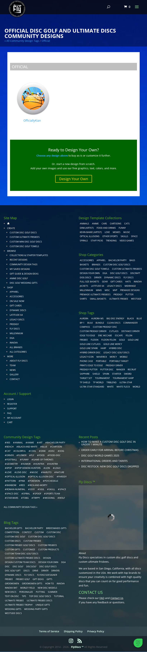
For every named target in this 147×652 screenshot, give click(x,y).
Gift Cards (16, 305)
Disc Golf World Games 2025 (100, 455)
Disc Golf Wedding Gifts (23, 282)
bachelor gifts (13, 528)
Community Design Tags (23, 264)
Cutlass (113, 331)
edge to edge (87, 335)
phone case (86, 361)
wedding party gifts (36, 609)
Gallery (14, 374)
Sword (128, 373)
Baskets (84, 264)
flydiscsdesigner (47, 574)
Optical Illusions (89, 236)
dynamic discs (13, 574)
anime (30, 442)
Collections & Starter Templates (29, 255)
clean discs (113, 322)
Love (107, 232)
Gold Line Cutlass (90, 344)
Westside (136, 298)
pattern (11, 480)
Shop (10, 287)
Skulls (124, 236)
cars (104, 223)
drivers (55, 570)
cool (33, 451)
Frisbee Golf (23, 579)
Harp (103, 348)
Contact (15, 379)
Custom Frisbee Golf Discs (20, 545)
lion (47, 468)
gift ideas (38, 579)
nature (60, 472)
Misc (107, 290)
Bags (132, 260)
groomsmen (12, 583)
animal (19, 442)
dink (43, 451)
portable (101, 361)
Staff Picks (97, 240)
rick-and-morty (38, 485)
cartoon (57, 446)
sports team (53, 493)
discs (26, 570)
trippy (36, 497)
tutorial (59, 596)
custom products (48, 549)
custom (39, 532)
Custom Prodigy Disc (105, 326)
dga (63, 562)
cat (8, 451)
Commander (130, 322)
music (126, 232)
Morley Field (27, 587)
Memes (116, 232)
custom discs (13, 540)
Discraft (135, 273)
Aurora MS (97, 318)
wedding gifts (13, 609)
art (40, 442)
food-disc (55, 455)
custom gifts (12, 549)
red (23, 485)
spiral (26, 493)
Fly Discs (15, 328)
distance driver (130, 331)
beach (10, 446)
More (10, 356)
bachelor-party (56, 442)
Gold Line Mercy (112, 344)
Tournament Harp (123, 378)
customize (29, 549)
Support (12, 408)
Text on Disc (12, 596)
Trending (111, 240)
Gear (105, 281)
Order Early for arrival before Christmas (110, 450)
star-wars (12, 497)
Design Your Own (73, 178)
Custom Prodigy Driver (93, 331)
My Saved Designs (20, 269)
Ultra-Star (125, 382)
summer (52, 591)
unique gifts (42, 604)
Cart (10, 422)
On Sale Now (17, 301)
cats (127, 223)
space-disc (12, 493)
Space (134, 236)
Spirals (84, 240)
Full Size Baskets (89, 281)
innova (61, 583)
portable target (119, 361)
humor (26, 463)
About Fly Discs (19, 360)
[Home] (8, 223)
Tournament (102, 378)
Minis (99, 290)
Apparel (14, 291)
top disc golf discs (40, 596)
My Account (14, 417)
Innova (14, 342)
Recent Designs (18, 259)
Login (10, 399)
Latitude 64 (16, 314)
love (9, 472)
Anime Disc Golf (19, 278)
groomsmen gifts (32, 583)
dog (61, 451)
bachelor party (34, 528)
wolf (62, 497)
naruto (47, 472)
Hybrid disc (115, 348)
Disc (7, 566)
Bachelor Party (117, 260)
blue (139, 318)
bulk (90, 322)
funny (25, 459)
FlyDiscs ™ (77, 647)
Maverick (101, 356)
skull (52, 489)
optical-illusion (15, 476)
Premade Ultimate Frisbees (95, 294)
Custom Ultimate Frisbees (25, 237)
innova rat (11, 587)
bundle (100, 322)
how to (49, 583)
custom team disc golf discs (21, 553)
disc (52, 451)
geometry (12, 463)
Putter (129, 294)
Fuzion (94, 339)
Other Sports (110, 236)
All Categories (18, 351)
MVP (115, 290)
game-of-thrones (43, 459)
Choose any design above (52, 155)
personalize (26, 591)
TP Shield (85, 382)
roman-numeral (15, 489)
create (11, 228)
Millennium (16, 333)
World (136, 386)
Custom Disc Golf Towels (24, 246)
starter (116, 373)
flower (22, 455)
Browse (11, 250)
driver (10, 455)
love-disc (21, 472)
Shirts (83, 298)
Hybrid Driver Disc (90, 352)
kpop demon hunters (28, 468)
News (13, 370)
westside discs (13, 613)
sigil (41, 489)
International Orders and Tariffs (104, 460)
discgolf (31, 566)
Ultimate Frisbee (118, 298)
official (46, 40)
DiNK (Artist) (87, 227)
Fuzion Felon (108, 339)
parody (62, 476)
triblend (111, 382)
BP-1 (82, 322)
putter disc (106, 369)
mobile (124, 356)
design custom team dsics (20, 562)
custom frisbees (47, 545)
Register (12, 403)
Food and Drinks (106, 227)
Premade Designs (130, 290)
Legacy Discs (17, 319)
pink (22, 480)
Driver (97, 277)
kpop (9, 468)
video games (127, 240)
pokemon (34, 480)
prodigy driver (114, 365)
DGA (12, 338)
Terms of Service (49, 631)
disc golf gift (13, 570)
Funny (122, 227)
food (42, 455)
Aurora (84, 318)
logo (57, 468)
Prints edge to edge (91, 365)
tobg (26, 497)
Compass (85, 326)
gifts (49, 579)
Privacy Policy (95, 631)
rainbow (11, 485)
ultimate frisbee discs (39, 600)
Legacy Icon (87, 356)
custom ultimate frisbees (94, 561)
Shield (96, 373)
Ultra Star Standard (92, 386)
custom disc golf (15, 536)
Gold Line (133, 339)
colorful (20, 451)
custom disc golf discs (119, 557)
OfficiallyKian (32, 120)
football (11, 459)
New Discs (10, 591)
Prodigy (14, 324)
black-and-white (27, 446)
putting (40, 591)
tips (24, 596)
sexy (32, 489)
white (110, 386)
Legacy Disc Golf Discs (116, 352)
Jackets (84, 285)
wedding (49, 497)
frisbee (84, 339)
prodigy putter (88, 369)
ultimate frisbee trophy (19, 604)
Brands (96, 264)
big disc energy (115, 318)
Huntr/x (39, 463)
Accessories (17, 296)
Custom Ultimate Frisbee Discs (22, 557)
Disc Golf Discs (118, 273)
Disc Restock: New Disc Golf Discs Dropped (110, 466)
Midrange (130, 285)
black (130, 318)
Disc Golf (18, 566)
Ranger (120, 369)
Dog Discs (85, 277)
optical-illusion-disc (42, 476)
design (47, 557)
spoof (37, 493)
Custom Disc (54, 532)
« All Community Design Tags (21, 40)
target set (86, 378)
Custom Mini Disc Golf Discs (26, 241)
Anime (95, 223)
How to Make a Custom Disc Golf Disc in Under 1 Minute (108, 443)
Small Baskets (98, 298)
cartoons (115, 223)
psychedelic (51, 480)
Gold (122, 339)
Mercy (113, 356)
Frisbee (9, 579)
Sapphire (85, 373)
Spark (106, 373)
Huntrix (53, 463)
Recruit (132, 369)
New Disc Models (47, 587)
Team (13, 365)
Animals (84, 223)
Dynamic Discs (18, 310)
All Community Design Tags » (20, 507)
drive (35, 570)
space (63, 489)
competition (12, 532)
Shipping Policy (73, 631)
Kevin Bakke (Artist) (91, 232)
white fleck (123, 386)
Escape (119, 335)
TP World (98, 382)
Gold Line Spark (89, 348)
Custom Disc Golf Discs (23, 232)
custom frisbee (32, 540)
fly (32, 455)
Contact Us (116, 598)
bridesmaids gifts (56, 528)
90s (8, 442)
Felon (129, 335)
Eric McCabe (105, 335)
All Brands (16, 347)
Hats (128, 281)
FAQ (9, 413)
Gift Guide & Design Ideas (24, 273)
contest (27, 532)
